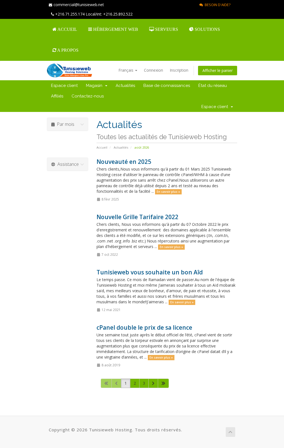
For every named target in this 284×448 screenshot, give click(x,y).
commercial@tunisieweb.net (79, 4)
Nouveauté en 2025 (124, 162)
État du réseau (212, 85)
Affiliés (57, 96)
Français (126, 70)
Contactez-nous (88, 96)
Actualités (125, 85)
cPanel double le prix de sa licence (144, 327)
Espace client (64, 85)
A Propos (67, 50)
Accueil (67, 29)
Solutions (207, 29)
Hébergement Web (115, 29)
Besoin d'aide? (216, 4)
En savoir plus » (168, 192)
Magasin (95, 85)
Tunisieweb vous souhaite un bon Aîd (150, 272)
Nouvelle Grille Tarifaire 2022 (137, 217)
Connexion (153, 70)
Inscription (179, 70)
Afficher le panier (217, 70)
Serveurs (166, 29)
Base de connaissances (166, 85)
